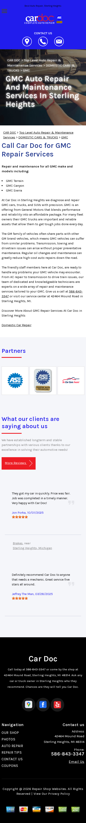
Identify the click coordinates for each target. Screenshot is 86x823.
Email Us (76, 761)
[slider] (20, 516)
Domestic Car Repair (16, 325)
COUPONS (10, 765)
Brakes (18, 543)
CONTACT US (12, 759)
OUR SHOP (10, 732)
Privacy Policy (59, 794)
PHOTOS (8, 739)
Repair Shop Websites (49, 789)
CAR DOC (13, 60)
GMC (26, 70)
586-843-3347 (36, 669)
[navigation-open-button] (4, 11)
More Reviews (16, 463)
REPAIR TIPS (12, 752)
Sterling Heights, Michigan (32, 548)
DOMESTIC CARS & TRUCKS (38, 137)
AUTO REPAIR (12, 746)
